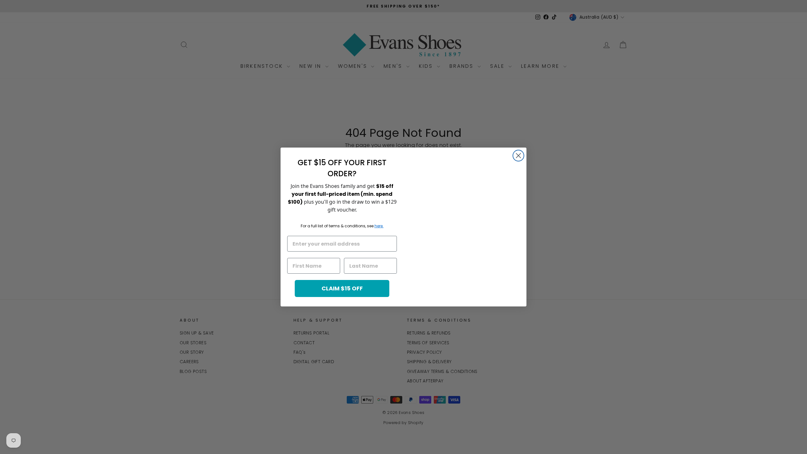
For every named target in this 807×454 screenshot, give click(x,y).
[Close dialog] (518, 155)
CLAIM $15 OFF (342, 288)
